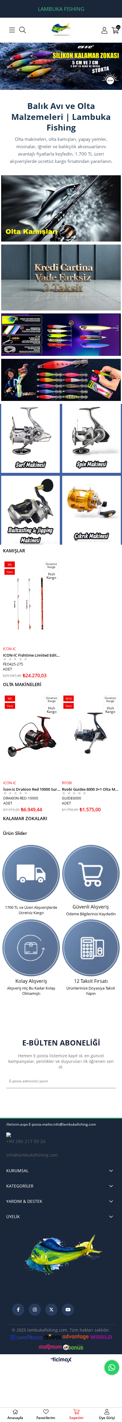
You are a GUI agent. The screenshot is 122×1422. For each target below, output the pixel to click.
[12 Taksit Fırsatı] (91, 948)
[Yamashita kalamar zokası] (61, 380)
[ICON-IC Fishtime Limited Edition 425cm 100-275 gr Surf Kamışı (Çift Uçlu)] (31, 602)
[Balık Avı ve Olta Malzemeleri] (61, 30)
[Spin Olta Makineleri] (91, 438)
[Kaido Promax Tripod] (61, 66)
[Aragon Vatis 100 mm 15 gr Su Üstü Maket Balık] (61, 335)
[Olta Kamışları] (61, 209)
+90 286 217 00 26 (26, 1141)
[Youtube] (68, 1310)
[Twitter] (51, 1310)
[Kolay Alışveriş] (31, 948)
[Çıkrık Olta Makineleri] (91, 510)
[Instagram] (35, 1310)
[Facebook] (18, 1310)
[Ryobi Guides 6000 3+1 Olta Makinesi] (90, 736)
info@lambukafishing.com (32, 1155)
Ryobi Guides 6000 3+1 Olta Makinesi (90, 789)
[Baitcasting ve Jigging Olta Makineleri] (30, 510)
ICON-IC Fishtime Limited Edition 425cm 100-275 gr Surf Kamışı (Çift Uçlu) (31, 655)
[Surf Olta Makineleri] (30, 438)
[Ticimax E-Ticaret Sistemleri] (61, 1360)
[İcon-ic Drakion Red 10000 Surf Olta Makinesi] (32, 736)
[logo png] (64, 1262)
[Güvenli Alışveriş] (91, 873)
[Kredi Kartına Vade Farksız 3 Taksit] (61, 278)
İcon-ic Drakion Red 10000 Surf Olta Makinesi (32, 789)
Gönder (106, 1081)
